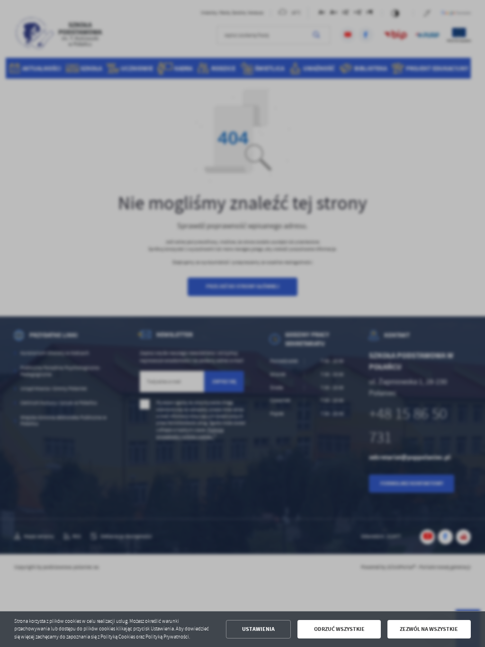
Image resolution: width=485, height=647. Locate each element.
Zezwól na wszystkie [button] (429, 629)
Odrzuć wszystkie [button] (339, 629)
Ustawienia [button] (258, 629)
